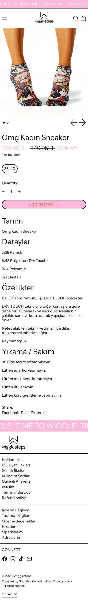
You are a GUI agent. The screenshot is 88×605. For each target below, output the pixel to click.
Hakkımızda (12, 459)
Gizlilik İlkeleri (14, 470)
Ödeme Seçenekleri (19, 521)
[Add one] (19, 191)
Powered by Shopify (16, 581)
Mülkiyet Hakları (16, 465)
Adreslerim (11, 537)
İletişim (8, 487)
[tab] (4, 123)
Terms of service (13, 586)
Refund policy (14, 497)
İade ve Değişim (15, 510)
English (7, 594)
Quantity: (10, 183)
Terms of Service (16, 492)
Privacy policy (62, 581)
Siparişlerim (12, 532)
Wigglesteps (22, 576)
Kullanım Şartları (16, 475)
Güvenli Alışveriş (16, 481)
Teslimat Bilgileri (16, 515)
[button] (76, 18)
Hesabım (10, 526)
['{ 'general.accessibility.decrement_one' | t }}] (3, 191)
